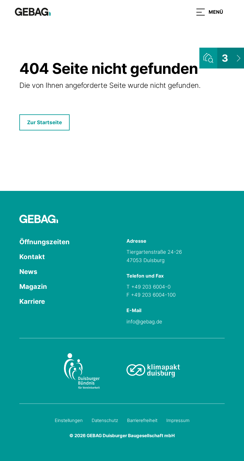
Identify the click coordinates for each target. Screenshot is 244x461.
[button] (209, 12)
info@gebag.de (144, 322)
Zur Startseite (44, 122)
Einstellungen (69, 420)
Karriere (32, 301)
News (28, 271)
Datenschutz (105, 420)
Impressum (178, 420)
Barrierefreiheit (142, 420)
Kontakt (32, 257)
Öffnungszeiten (44, 242)
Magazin (33, 286)
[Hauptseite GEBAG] (33, 11)
